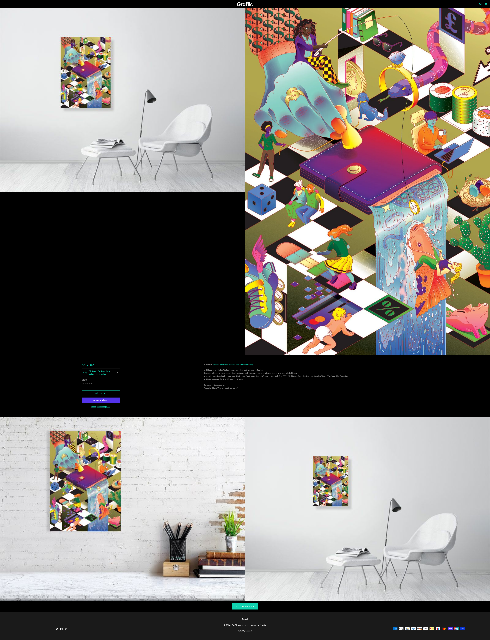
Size (85, 372)
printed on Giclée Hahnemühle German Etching (233, 364)
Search (245, 619)
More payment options (100, 406)
